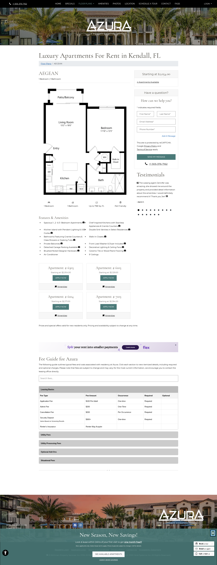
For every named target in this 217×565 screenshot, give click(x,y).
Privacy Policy (150, 146)
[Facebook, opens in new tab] (74, 525)
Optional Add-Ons (49, 452)
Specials (70, 4)
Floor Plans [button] (86, 4)
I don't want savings (108, 560)
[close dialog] (213, 533)
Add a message (168, 136)
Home (58, 4)
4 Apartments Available (148, 82)
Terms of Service (144, 149)
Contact (166, 4)
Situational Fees (48, 460)
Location (130, 4)
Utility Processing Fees (51, 443)
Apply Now (62, 278)
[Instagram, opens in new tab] (80, 525)
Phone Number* (147, 129)
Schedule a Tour (148, 4)
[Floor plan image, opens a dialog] (84, 142)
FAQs (177, 4)
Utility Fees (46, 435)
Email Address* (147, 121)
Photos (117, 4)
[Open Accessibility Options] (5, 553)
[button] (207, 4)
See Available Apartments (108, 554)
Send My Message (156, 157)
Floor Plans (46, 63)
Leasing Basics (47, 389)
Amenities (103, 4)
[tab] (139, 210)
